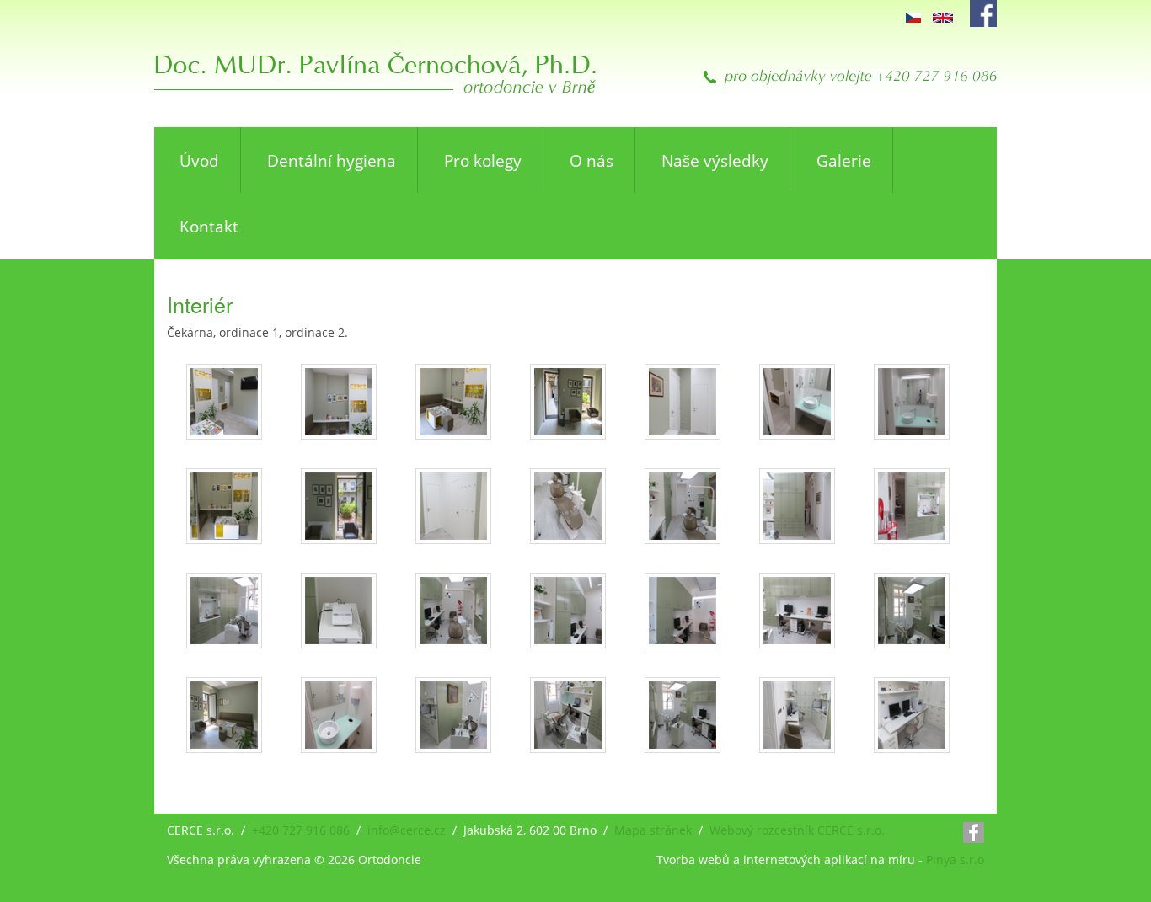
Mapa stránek (653, 830)
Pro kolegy (483, 161)
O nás (591, 161)
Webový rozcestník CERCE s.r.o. (797, 830)
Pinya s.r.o (955, 859)
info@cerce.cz (406, 830)
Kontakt (208, 227)
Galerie (843, 161)
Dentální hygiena (331, 161)
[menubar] (575, 193)
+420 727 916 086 (301, 830)
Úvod (199, 161)
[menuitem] (197, 160)
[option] (913, 16)
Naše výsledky (714, 161)
